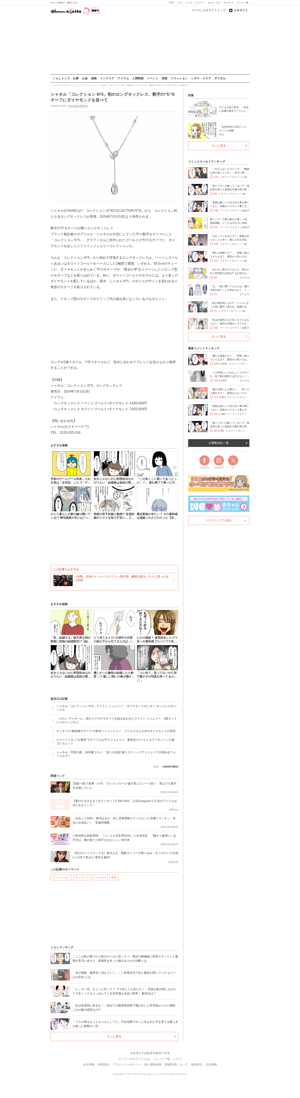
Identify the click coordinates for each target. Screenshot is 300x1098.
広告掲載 (211, 1064)
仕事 (76, 78)
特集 (191, 95)
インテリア (107, 78)
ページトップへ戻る (219, 520)
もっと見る (114, 1036)
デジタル (220, 78)
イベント (152, 78)
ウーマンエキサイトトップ (208, 10)
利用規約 (103, 1064)
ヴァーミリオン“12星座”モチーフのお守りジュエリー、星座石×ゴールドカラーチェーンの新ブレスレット (115, 741)
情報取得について (176, 1064)
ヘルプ (177, 1058)
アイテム (123, 78)
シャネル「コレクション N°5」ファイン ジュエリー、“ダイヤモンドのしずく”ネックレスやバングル (116, 707)
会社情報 (88, 1064)
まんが (211, 2)
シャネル (100, 877)
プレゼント (228, 2)
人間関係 (138, 78)
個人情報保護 (152, 1064)
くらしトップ (61, 78)
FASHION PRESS (78, 106)
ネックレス (82, 877)
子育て (172, 2)
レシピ (189, 2)
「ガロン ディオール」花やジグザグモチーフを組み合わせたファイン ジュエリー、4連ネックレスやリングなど (116, 720)
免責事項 (196, 1064)
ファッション (179, 78)
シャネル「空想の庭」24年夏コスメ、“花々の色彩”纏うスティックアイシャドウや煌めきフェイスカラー (116, 754)
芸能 (164, 78)
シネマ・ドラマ (201, 78)
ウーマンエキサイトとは (134, 1058)
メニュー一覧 (242, 2)
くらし (180, 2)
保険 (94, 78)
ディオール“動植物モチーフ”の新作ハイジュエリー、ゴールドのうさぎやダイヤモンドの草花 (116, 731)
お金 (85, 78)
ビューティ (200, 2)
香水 (114, 877)
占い (219, 2)
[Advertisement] (150, 44)
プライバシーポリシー (126, 1064)
